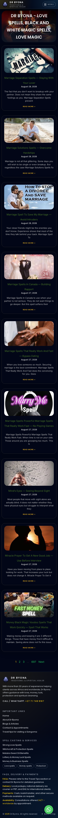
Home (6, 715)
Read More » (29, 106)
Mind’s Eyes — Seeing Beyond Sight (29, 490)
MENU (51, 4)
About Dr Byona (11, 719)
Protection (41, 765)
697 (33, 661)
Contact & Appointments (15, 727)
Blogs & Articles (11, 723)
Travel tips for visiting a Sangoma (20, 731)
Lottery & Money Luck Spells (17, 757)
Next (41, 661)
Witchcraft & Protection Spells (18, 749)
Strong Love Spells (12, 745)
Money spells (25, 765)
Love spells (9, 765)
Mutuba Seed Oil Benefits (16, 753)
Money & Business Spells (15, 761)
